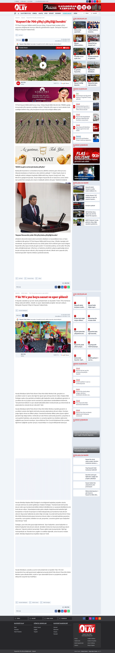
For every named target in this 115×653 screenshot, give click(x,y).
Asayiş (41, 13)
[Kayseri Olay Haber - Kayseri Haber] (87, 628)
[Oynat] (43, 65)
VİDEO (87, 13)
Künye (17, 1)
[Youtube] (97, 1)
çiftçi (39, 278)
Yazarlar (16, 629)
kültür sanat (35, 602)
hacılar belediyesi (23, 310)
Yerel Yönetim (18, 632)
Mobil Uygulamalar (79, 643)
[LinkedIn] (95, 1)
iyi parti (20, 35)
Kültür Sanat (24, 293)
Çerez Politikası (91, 643)
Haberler (17, 17)
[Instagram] (92, 1)
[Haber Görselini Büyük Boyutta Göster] (43, 127)
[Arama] (100, 13)
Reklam (23, 1)
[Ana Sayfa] (18, 13)
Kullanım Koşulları (92, 640)
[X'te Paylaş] (26, 40)
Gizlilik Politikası (91, 638)
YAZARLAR (64, 618)
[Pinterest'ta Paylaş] (65, 287)
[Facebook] (87, 1)
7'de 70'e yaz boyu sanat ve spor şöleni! (38, 293)
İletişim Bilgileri (91, 645)
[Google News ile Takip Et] (65, 83)
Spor (45, 13)
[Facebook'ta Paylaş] (23, 40)
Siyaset (51, 13)
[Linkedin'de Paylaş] (62, 287)
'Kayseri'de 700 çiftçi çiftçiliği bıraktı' (36, 17)
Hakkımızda (77, 640)
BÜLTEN (23, 83)
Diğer (75, 13)
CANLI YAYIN (49, 618)
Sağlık (35, 629)
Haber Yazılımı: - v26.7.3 (87, 651)
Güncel (34, 13)
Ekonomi (58, 13)
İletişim (30, 1)
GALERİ (95, 13)
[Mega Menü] (15, 13)
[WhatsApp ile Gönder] (68, 287)
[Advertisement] (6, 38)
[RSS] (100, 1)
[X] (90, 1)
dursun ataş (30, 278)
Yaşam (36, 632)
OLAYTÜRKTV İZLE (26, 13)
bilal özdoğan (46, 602)
